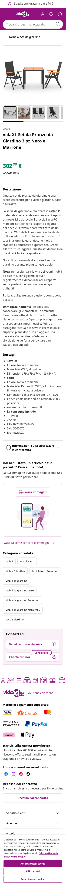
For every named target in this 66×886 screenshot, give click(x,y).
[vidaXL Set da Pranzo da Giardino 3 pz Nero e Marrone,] (33, 75)
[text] (12, 167)
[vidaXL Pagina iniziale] (22, 14)
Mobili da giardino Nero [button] (19, 590)
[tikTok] (28, 774)
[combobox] (33, 24)
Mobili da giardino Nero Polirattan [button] (23, 609)
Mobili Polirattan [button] (15, 571)
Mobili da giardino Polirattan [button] (22, 600)
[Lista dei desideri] (51, 14)
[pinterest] (21, 774)
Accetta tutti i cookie (33, 863)
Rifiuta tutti (33, 871)
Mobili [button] (9, 561)
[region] (33, 859)
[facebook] (6, 774)
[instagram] (13, 774)
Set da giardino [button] (14, 619)
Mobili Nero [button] (27, 561)
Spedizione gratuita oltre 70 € (33, 3)
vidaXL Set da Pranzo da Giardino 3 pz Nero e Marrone (28, 141)
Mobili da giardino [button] (16, 580)
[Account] (43, 14)
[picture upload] (33, 516)
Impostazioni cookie (33, 879)
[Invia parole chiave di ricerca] (58, 24)
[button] (33, 813)
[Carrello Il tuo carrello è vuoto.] (60, 14)
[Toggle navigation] (6, 14)
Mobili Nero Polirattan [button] (45, 571)
